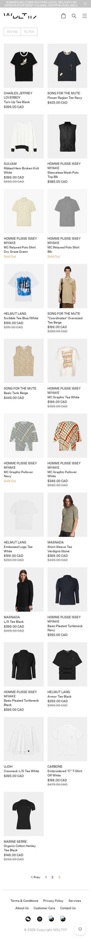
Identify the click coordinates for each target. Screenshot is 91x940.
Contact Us (68, 908)
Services (75, 901)
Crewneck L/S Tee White (21, 771)
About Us (22, 908)
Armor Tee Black (60, 696)
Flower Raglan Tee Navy (65, 98)
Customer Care (44, 908)
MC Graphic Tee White (63, 397)
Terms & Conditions (24, 901)
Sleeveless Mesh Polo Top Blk (63, 175)
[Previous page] (35, 877)
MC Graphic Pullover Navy (18, 474)
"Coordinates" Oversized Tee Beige (65, 320)
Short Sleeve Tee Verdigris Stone (60, 549)
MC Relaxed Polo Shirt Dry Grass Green (20, 249)
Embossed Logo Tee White (18, 549)
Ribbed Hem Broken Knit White (21, 170)
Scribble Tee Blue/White (21, 318)
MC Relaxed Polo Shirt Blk (63, 249)
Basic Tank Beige (16, 393)
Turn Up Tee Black (17, 102)
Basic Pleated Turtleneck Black (21, 703)
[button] (84, 16)
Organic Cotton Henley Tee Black (20, 848)
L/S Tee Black (14, 622)
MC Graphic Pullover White (62, 474)
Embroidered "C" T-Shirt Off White (65, 773)
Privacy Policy (53, 901)
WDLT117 (60, 930)
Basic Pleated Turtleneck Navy (65, 628)
